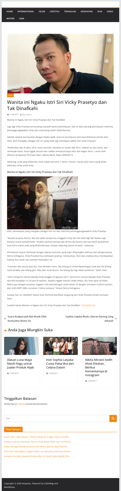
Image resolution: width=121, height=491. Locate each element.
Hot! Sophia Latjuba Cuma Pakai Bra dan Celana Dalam (60, 363)
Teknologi (70, 11)
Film (99, 11)
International (26, 11)
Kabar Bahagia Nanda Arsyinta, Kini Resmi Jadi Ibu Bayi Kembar (35, 446)
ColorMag (49, 483)
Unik (21, 18)
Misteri (10, 18)
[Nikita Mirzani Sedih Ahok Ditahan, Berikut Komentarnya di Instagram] (99, 339)
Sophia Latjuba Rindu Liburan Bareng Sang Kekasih (89, 318)
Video (110, 11)
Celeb (42, 11)
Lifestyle (54, 11)
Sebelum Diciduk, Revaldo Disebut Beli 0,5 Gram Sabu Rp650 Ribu (37, 456)
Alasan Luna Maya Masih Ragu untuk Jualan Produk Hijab (20, 363)
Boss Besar (27, 114)
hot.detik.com (88, 305)
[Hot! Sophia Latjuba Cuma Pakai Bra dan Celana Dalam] (60, 339)
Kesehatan (87, 11)
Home (9, 11)
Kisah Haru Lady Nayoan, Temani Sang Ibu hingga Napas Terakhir (36, 436)
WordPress (9, 487)
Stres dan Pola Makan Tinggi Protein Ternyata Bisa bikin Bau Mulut (37, 451)
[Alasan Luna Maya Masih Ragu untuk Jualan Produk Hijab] (21, 339)
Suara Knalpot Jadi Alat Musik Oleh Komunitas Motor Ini (27, 318)
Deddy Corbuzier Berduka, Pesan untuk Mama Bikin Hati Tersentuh (37, 441)
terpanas (26, 483)
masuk (21, 404)
